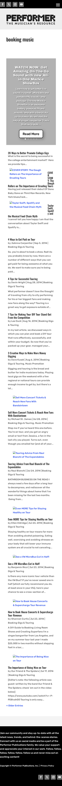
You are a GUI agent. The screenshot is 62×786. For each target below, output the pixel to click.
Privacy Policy (47, 766)
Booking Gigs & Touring (21, 247)
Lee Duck (16, 321)
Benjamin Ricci (19, 567)
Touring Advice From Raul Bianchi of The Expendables (28, 465)
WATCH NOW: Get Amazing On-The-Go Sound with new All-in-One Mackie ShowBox (31, 75)
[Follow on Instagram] (53, 777)
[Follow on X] (46, 777)
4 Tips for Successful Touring (23, 279)
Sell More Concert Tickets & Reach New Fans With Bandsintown (30, 414)
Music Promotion (34, 363)
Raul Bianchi (18, 470)
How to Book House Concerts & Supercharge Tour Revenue (30, 613)
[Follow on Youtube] (59, 777)
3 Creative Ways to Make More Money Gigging (27, 354)
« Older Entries (14, 705)
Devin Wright (18, 282)
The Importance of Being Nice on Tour (27, 668)
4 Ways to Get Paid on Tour (21, 239)
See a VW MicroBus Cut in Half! (24, 564)
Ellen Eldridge (19, 523)
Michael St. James (21, 419)
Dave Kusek (17, 359)
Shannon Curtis (20, 618)
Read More (31, 134)
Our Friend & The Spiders (25, 671)
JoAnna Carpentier (22, 243)
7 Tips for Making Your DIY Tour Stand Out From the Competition (29, 316)
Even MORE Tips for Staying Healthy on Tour (30, 519)
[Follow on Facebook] (40, 777)
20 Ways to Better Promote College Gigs (28, 153)
